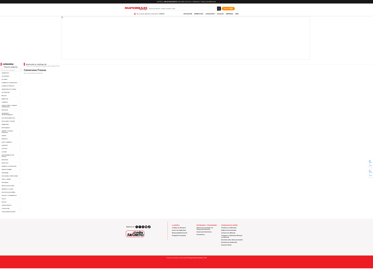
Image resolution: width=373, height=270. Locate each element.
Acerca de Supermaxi (179, 230)
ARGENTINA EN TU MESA (9, 89)
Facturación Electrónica (204, 232)
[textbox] (11, 70)
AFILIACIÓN (187, 14)
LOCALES (220, 14)
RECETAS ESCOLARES (8, 185)
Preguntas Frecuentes (179, 235)
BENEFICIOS (198, 14)
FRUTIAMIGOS (6, 127)
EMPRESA (229, 14)
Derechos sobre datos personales (232, 240)
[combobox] (11, 70)
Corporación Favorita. (195, 258)
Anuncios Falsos (226, 245)
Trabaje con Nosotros (179, 227)
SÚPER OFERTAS (6, 205)
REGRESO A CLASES (7, 189)
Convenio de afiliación (228, 233)
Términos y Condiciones (228, 227)
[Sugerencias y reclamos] (370, 173)
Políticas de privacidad (228, 230)
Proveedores (201, 234)
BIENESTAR (5, 99)
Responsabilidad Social (179, 233)
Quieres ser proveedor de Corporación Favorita (205, 228)
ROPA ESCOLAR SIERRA (8, 192)
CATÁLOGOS (210, 14)
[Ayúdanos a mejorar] (370, 163)
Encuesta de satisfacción (229, 242)
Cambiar (162, 14)
